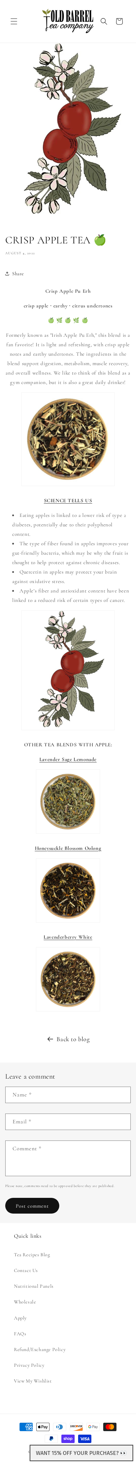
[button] (14, 21)
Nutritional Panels (34, 1286)
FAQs (20, 1334)
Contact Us (26, 1270)
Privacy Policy (29, 1365)
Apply (20, 1318)
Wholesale (25, 1302)
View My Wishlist (33, 1381)
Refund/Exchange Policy (40, 1349)
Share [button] (18, 274)
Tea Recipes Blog (32, 1255)
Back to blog (73, 1039)
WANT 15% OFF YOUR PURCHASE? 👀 (81, 1453)
